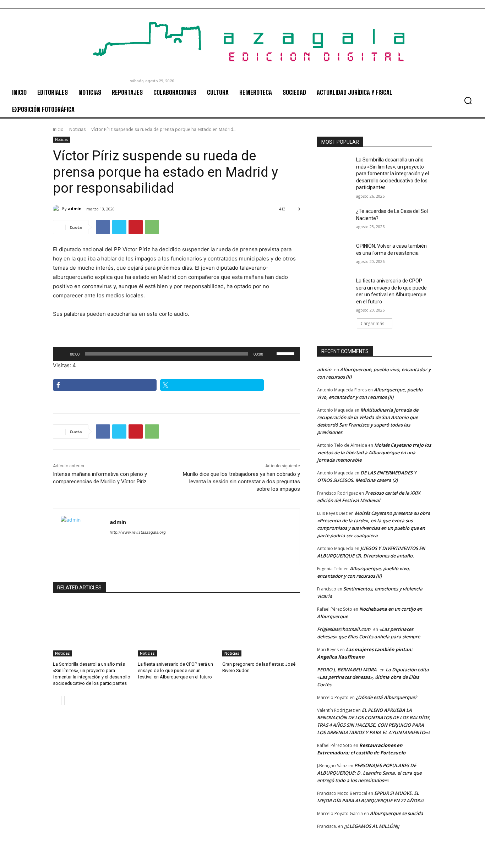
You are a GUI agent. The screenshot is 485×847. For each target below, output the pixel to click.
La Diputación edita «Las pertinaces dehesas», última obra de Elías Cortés (373, 677)
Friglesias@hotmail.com (343, 629)
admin (75, 208)
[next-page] (68, 700)
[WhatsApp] (152, 227)
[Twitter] (119, 227)
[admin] (57, 208)
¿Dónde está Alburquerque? (386, 697)
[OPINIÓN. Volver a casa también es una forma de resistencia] (334, 255)
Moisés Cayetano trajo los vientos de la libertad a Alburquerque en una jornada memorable (374, 452)
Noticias (77, 129)
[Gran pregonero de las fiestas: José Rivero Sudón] (261, 629)
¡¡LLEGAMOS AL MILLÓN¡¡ (371, 826)
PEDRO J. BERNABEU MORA (347, 669)
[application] (176, 354)
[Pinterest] (136, 227)
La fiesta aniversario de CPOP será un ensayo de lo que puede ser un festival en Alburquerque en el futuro (175, 670)
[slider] (286, 353)
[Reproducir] (62, 353)
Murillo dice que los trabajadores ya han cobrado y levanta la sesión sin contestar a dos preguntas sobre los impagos (241, 481)
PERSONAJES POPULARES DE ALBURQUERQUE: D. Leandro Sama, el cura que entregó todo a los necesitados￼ (369, 772)
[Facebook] (103, 227)
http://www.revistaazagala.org (138, 532)
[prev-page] (57, 700)
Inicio (58, 129)
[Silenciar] (270, 353)
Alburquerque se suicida (396, 813)
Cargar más (372, 323)
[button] (467, 100)
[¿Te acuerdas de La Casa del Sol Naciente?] (334, 220)
